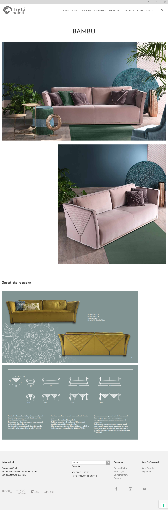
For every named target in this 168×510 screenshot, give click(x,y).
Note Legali (119, 471)
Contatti (151, 10)
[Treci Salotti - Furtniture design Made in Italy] (16, 10)
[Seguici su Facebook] (162, 2)
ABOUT (75, 10)
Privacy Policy (120, 468)
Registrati (146, 471)
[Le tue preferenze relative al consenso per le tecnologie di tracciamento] (163, 505)
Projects (129, 10)
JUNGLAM (86, 10)
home (66, 10)
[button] (162, 10)
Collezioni (115, 10)
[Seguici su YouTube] (144, 489)
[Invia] (108, 463)
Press (140, 10)
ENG (155, 2)
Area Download (149, 468)
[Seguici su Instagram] (165, 2)
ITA (149, 2)
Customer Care (121, 475)
